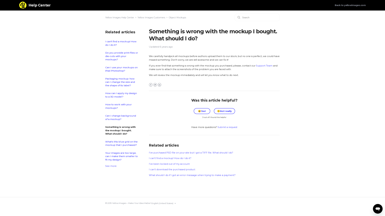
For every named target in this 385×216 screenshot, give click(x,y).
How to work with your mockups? (118, 106)
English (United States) (162, 203)
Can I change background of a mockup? (120, 117)
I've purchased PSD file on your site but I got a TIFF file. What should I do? (191, 152)
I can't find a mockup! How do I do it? (120, 43)
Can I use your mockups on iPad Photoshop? (121, 69)
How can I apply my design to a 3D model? (121, 95)
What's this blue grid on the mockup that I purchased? (121, 143)
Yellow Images (119, 203)
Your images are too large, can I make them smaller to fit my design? (121, 156)
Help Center (40, 5)
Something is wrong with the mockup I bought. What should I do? (120, 130)
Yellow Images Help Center (119, 17)
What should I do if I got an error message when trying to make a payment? (192, 175)
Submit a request (227, 127)
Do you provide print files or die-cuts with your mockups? (121, 56)
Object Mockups (177, 17)
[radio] (202, 111)
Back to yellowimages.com (350, 5)
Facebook (151, 85)
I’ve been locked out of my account (169, 163)
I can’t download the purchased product (172, 169)
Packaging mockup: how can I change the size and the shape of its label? (120, 82)
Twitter (155, 85)
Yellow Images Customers (151, 17)
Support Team (264, 65)
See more (111, 166)
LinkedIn (159, 85)
